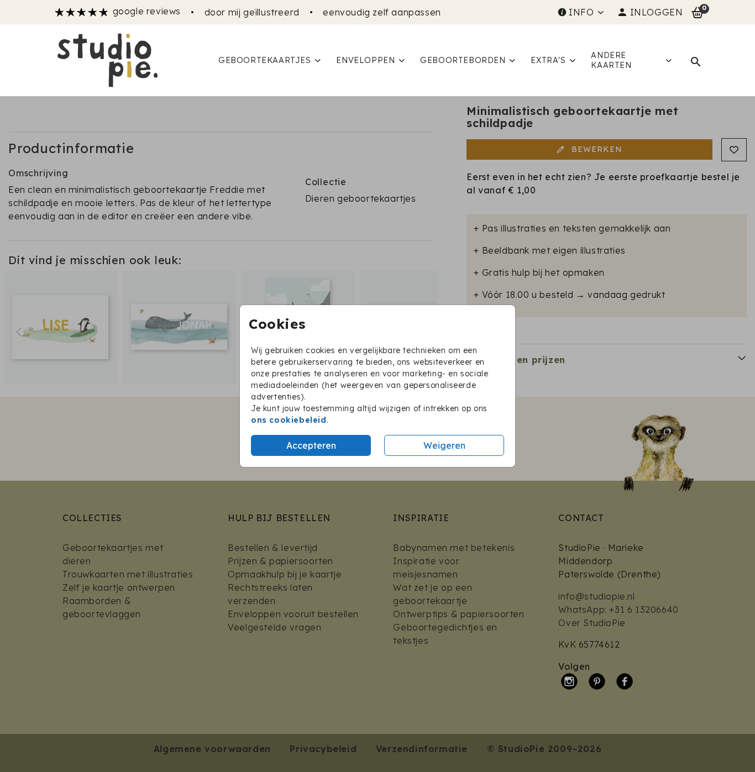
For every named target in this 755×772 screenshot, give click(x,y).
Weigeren (444, 445)
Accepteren (311, 445)
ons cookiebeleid (289, 420)
